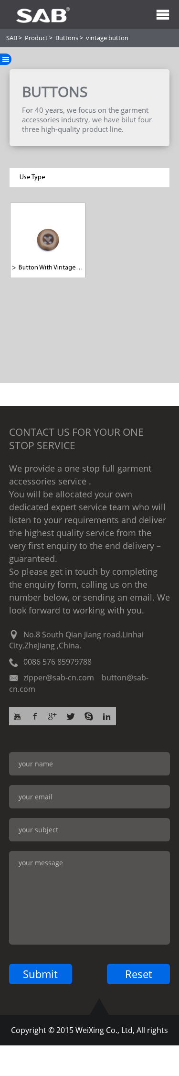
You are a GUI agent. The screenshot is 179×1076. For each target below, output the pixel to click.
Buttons (66, 37)
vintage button (107, 37)
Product (36, 37)
